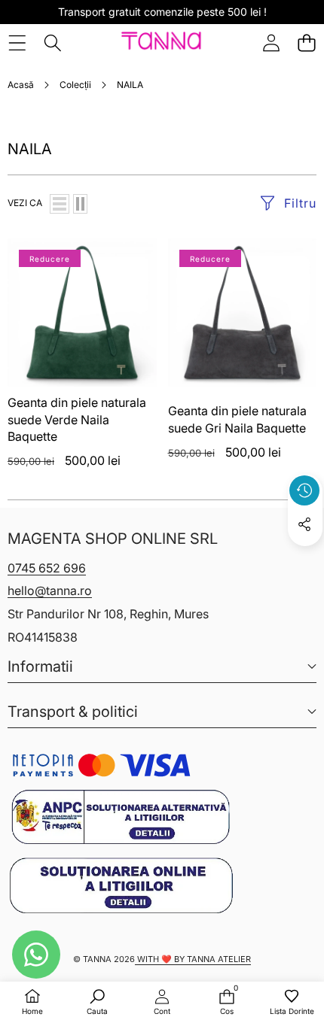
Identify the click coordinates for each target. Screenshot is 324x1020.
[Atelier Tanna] (161, 43)
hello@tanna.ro (50, 590)
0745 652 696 (47, 567)
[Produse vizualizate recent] (304, 490)
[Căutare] (52, 42)
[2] (80, 204)
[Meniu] (17, 42)
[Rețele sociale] (304, 524)
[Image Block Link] (121, 817)
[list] (59, 204)
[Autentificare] (271, 42)
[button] (306, 42)
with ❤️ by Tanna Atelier (193, 959)
